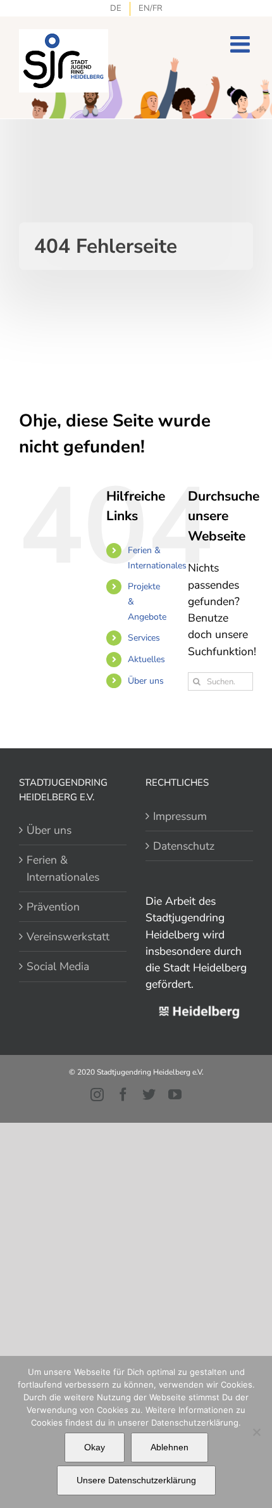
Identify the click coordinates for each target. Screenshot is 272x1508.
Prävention (53, 906)
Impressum (180, 816)
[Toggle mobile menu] (241, 44)
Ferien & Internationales (63, 868)
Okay (94, 1447)
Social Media (58, 966)
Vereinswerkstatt (68, 936)
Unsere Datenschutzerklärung (136, 1480)
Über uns (146, 681)
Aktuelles (146, 659)
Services (144, 638)
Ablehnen (170, 1447)
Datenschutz (183, 845)
